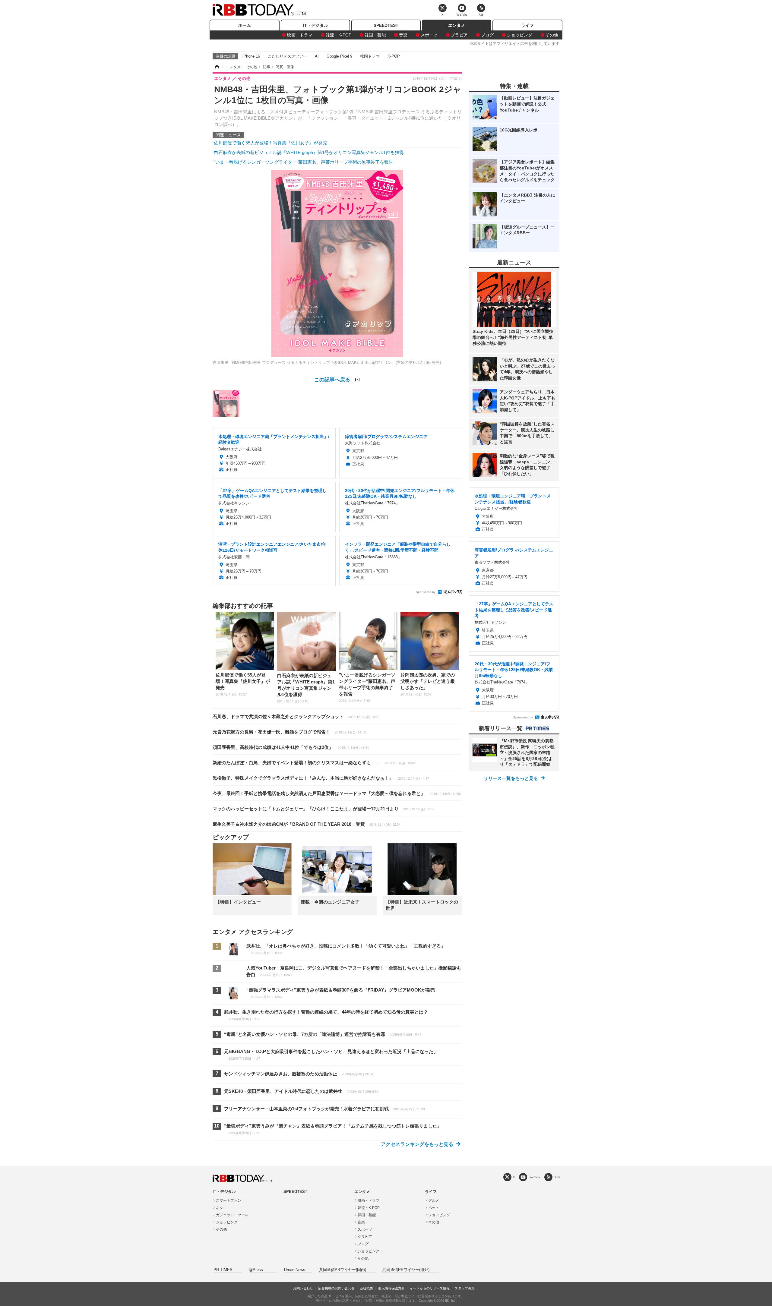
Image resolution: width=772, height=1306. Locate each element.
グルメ (433, 1200)
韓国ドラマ (370, 56)
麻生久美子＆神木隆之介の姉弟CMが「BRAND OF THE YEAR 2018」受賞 (306, 824)
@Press (256, 1270)
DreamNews (294, 1270)
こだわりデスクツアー (287, 56)
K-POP (394, 56)
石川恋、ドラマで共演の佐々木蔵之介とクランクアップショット (296, 716)
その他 (552, 35)
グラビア (459, 35)
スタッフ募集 (465, 1288)
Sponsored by (425, 592)
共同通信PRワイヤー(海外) (405, 1270)
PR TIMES (223, 1270)
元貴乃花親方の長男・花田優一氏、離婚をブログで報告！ (289, 731)
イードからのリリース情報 (430, 1288)
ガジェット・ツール (232, 1215)
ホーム (244, 25)
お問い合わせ (303, 1288)
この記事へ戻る (337, 379)
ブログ (487, 35)
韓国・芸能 (375, 35)
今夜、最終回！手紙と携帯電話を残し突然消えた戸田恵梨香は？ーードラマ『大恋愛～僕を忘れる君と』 (337, 793)
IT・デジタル (315, 25)
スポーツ (429, 35)
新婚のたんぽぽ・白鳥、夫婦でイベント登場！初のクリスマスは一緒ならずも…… (314, 762)
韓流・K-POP (338, 35)
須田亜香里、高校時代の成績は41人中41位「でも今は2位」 (291, 747)
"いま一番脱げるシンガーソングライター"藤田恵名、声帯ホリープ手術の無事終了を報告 (303, 162)
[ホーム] (216, 67)
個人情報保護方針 (391, 1288)
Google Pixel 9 (339, 56)
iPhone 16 (251, 56)
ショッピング (519, 35)
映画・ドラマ (299, 35)
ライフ (527, 25)
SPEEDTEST (386, 25)
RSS (557, 1177)
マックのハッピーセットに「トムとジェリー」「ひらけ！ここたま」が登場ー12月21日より (323, 808)
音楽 (403, 35)
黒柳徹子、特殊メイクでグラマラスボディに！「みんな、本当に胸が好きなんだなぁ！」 (321, 778)
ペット (433, 1208)
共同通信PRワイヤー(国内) (342, 1270)
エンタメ (456, 25)
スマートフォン (228, 1200)
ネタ (219, 1208)
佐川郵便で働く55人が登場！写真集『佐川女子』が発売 (270, 142)
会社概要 (366, 1288)
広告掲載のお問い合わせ (336, 1288)
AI (317, 56)
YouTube (535, 1177)
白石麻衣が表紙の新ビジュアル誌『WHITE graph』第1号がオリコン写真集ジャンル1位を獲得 (309, 152)
